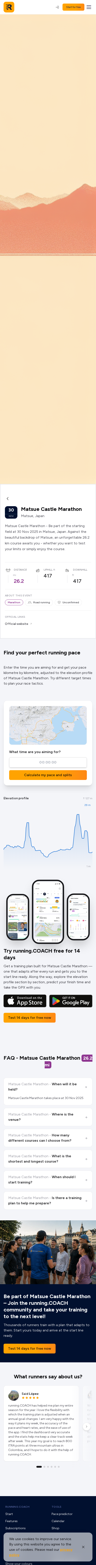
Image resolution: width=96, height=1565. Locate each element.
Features (11, 1521)
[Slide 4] (51, 1467)
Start (9, 1514)
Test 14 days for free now (29, 1017)
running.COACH (17, 1506)
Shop (55, 1528)
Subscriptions (15, 1528)
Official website (16, 624)
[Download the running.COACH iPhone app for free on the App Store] (25, 1001)
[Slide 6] (59, 1467)
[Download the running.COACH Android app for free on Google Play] (70, 1001)
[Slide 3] (48, 1467)
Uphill (48, 569)
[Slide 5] (55, 1467)
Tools (57, 1506)
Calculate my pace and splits (48, 775)
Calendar (58, 1521)
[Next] (87, 1427)
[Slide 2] (44, 1467)
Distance (20, 569)
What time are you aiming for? (35, 752)
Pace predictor (62, 1514)
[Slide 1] (39, 1467)
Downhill (80, 569)
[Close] (83, 1547)
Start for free (73, 7)
